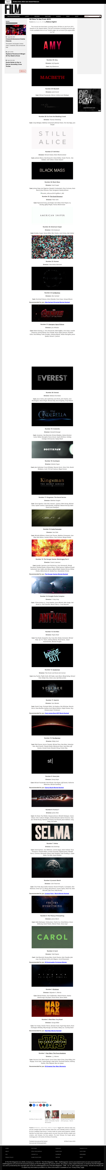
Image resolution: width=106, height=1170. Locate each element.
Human (50, 1131)
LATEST (27, 16)
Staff (68, 16)
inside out (54, 1131)
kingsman (67, 1131)
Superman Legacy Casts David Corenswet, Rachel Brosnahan (52, 1120)
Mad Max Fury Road (34, 1133)
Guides (58, 16)
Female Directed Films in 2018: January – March (68, 1120)
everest (67, 1129)
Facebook (58, 1154)
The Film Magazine (13, 16)
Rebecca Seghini (51, 22)
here (41, 30)
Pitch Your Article (36, 1151)
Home (7, 1148)
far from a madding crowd (35, 1131)
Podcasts (58, 1148)
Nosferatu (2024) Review (21, 2)
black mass (53, 1129)
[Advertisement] (52, 351)
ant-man (31, 1129)
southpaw (45, 1133)
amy (74, 1127)
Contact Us (34, 1154)
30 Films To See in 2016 (35, 1119)
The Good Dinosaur (59, 1135)
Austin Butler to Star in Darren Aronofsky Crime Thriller (14, 64)
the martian (41, 1137)
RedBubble (83, 1154)
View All (22, 71)
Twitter (57, 1157)
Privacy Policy (9, 1157)
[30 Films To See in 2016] (36, 1114)
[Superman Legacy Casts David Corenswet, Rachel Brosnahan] (52, 1114)
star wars (55, 1133)
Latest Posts (44, 1127)
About (7, 1151)
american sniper (68, 1127)
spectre (50, 1133)
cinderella (62, 1129)
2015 (63, 1127)
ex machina (72, 1129)
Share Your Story (36, 1157)
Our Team (34, 1148)
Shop (76, 16)
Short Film (58, 1151)
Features (48, 16)
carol (58, 1129)
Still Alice (66, 1133)
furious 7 (45, 1131)
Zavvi (81, 1157)
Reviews (37, 16)
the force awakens (48, 1135)
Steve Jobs (60, 1133)
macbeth (73, 1131)
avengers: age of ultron (40, 1129)
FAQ (6, 1154)
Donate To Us (83, 1148)
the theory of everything (51, 1137)
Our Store (83, 1151)
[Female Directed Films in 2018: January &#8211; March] (68, 1114)
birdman (48, 1129)
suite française (38, 1135)
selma (41, 1133)
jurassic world (61, 1131)
